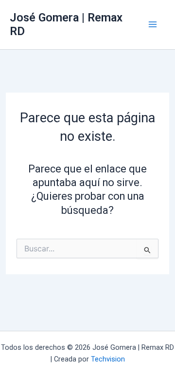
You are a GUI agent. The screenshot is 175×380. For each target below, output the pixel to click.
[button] (157, 367)
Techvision (108, 359)
